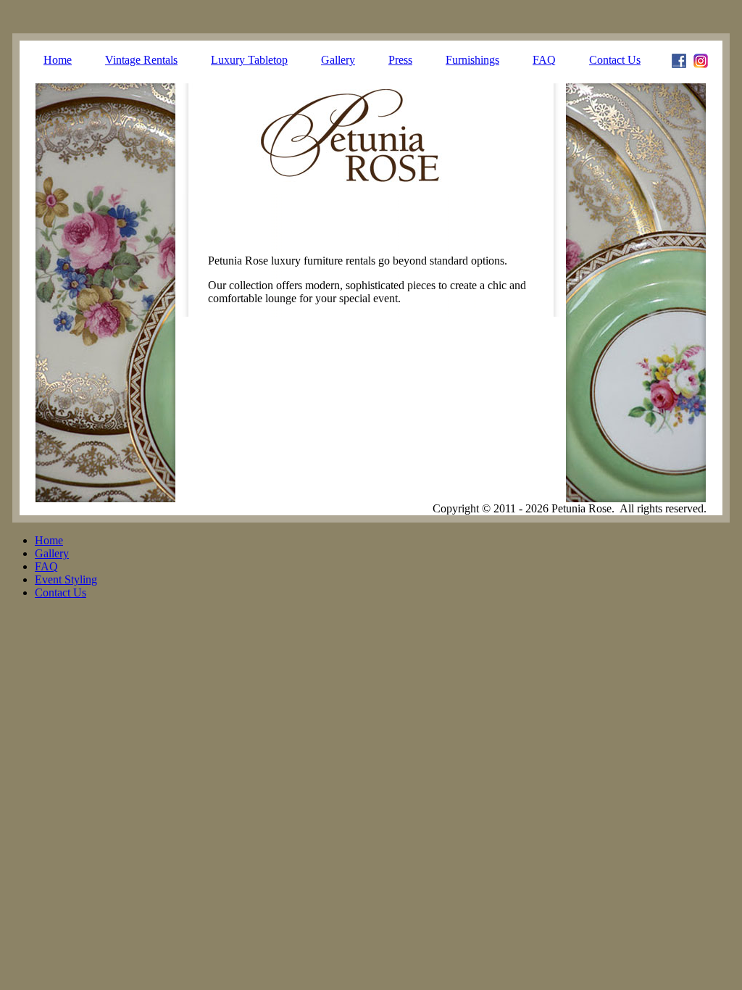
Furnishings (472, 60)
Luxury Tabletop (249, 60)
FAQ (544, 60)
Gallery (338, 60)
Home (57, 60)
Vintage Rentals (141, 60)
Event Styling (66, 579)
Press (400, 60)
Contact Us (615, 60)
